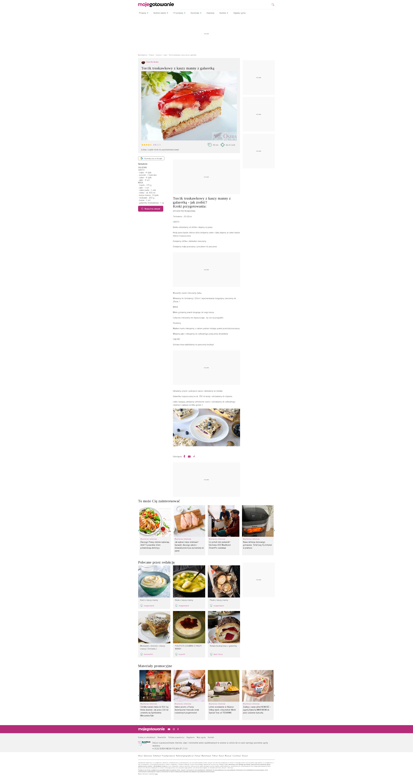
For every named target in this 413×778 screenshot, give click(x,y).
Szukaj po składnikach (147, 737)
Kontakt (211, 737)
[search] (273, 4)
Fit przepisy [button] (178, 12)
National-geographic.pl (185, 755)
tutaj (156, 774)
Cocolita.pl (236, 755)
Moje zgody (201, 737)
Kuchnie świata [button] (160, 12)
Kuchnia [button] (223, 12)
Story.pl (245, 755)
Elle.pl (140, 755)
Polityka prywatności (176, 737)
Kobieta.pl (157, 755)
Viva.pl (221, 755)
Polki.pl (215, 755)
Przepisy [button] (143, 12)
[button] (139, 530)
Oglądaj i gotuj (239, 12)
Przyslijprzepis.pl (168, 755)
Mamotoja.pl (206, 755)
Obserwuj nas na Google (153, 158)
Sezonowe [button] (195, 12)
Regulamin (191, 737)
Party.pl (197, 755)
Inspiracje (210, 12)
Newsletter (162, 737)
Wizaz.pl (228, 755)
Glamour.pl (148, 755)
